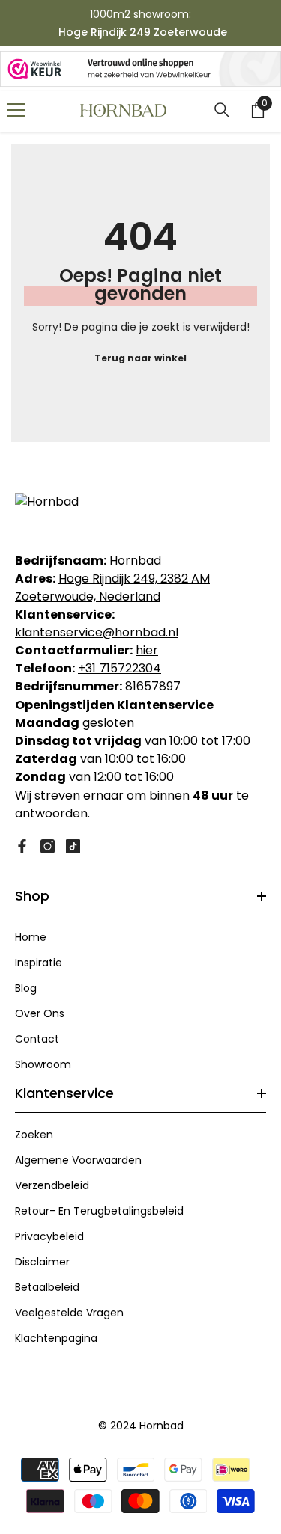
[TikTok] (73, 846)
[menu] (16, 110)
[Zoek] (222, 110)
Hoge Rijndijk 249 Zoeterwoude (142, 32)
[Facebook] (22, 846)
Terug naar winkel (140, 358)
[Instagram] (47, 846)
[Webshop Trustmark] (140, 68)
